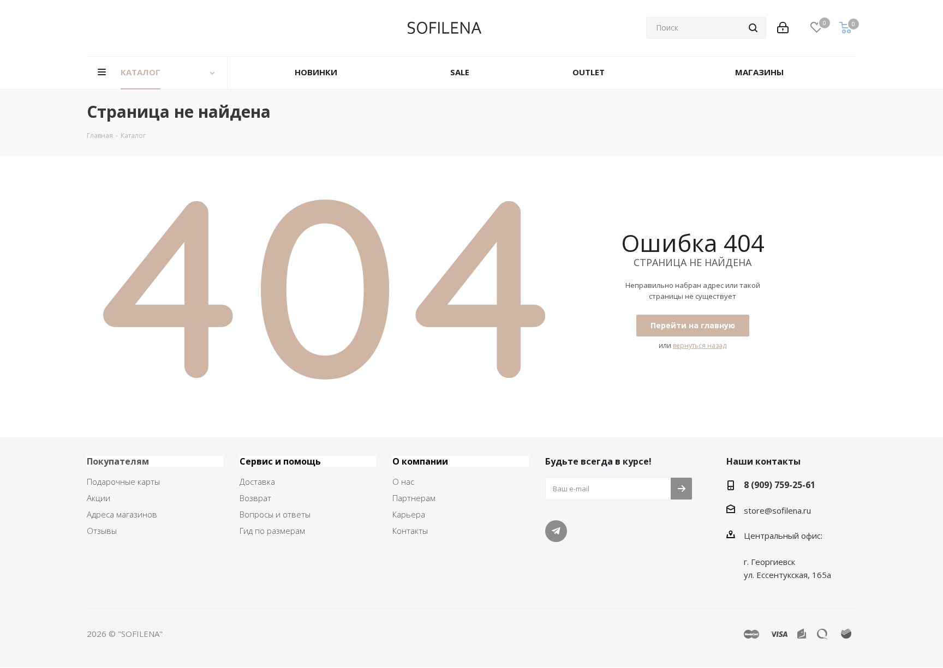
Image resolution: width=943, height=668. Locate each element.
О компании (420, 461)
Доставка (257, 481)
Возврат (255, 497)
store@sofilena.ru (777, 510)
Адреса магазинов (122, 514)
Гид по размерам (272, 530)
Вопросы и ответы (275, 514)
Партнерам (413, 497)
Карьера (408, 514)
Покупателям (118, 461)
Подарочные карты (123, 481)
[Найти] (753, 28)
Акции (98, 497)
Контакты (410, 530)
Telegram (556, 531)
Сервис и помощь (280, 461)
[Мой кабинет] (783, 27)
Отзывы (102, 530)
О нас (403, 481)
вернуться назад (699, 345)
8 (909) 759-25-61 (779, 485)
